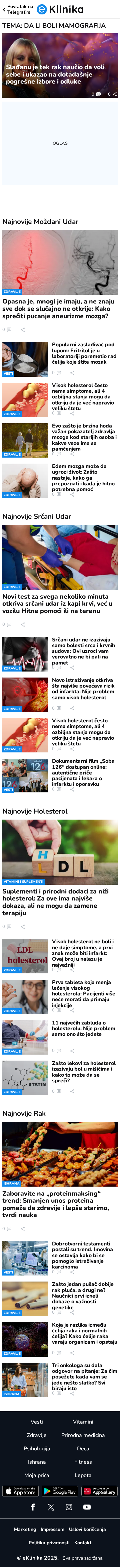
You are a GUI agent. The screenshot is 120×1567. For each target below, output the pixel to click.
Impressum (52, 1529)
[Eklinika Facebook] (33, 1507)
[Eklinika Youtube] (87, 1507)
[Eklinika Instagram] (69, 1507)
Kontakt (82, 1543)
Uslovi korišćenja (87, 1529)
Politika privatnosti (49, 1543)
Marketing (25, 1529)
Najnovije (40, 221)
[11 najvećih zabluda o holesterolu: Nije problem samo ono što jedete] (25, 1037)
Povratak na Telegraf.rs (20, 9)
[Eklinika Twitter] (51, 1507)
